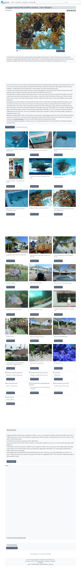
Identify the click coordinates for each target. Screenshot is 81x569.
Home (13, 2)
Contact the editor (39, 561)
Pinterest (53, 561)
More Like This (60, 51)
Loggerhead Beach (18, 119)
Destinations (19, 2)
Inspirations (25, 2)
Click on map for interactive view (16, 538)
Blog (29, 564)
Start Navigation (10, 127)
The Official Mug (35, 564)
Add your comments (12, 548)
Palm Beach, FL (8, 10)
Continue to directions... (22, 127)
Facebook (47, 561)
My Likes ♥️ (32, 2)
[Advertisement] (40, 73)
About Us (51, 564)
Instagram (40, 562)
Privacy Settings (44, 564)
